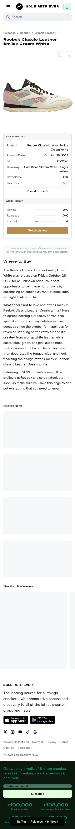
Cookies (8, 747)
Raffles (21, 821)
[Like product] (69, 55)
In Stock (52, 821)
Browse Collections (16, 742)
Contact (37, 742)
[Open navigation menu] (8, 6)
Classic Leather (45, 32)
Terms (64, 742)
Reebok (25, 32)
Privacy (51, 742)
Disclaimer (24, 747)
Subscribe (37, 793)
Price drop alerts (37, 191)
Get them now (37, 230)
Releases (9, 32)
